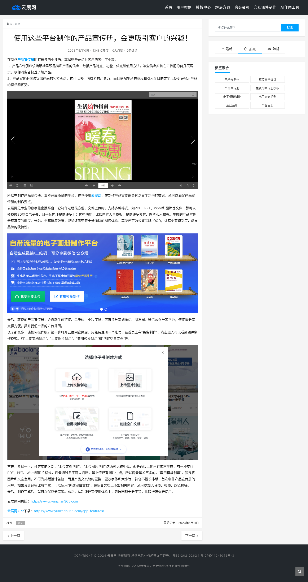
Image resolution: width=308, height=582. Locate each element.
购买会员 (242, 7)
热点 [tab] (252, 49)
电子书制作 (232, 79)
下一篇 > (191, 536)
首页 (168, 7)
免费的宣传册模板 (267, 88)
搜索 (290, 27)
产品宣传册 (25, 59)
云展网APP (15, 511)
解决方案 (222, 7)
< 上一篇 (13, 536)
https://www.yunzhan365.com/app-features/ (69, 511)
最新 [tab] (229, 49)
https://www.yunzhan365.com (54, 501)
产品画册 (267, 105)
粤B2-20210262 (184, 555)
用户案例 (184, 7)
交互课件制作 (265, 7)
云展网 (96, 195)
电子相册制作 (232, 96)
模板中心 (203, 7)
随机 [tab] (276, 49)
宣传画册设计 (267, 79)
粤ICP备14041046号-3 (217, 555)
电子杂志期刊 (267, 96)
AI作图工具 (290, 7)
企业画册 (232, 105)
